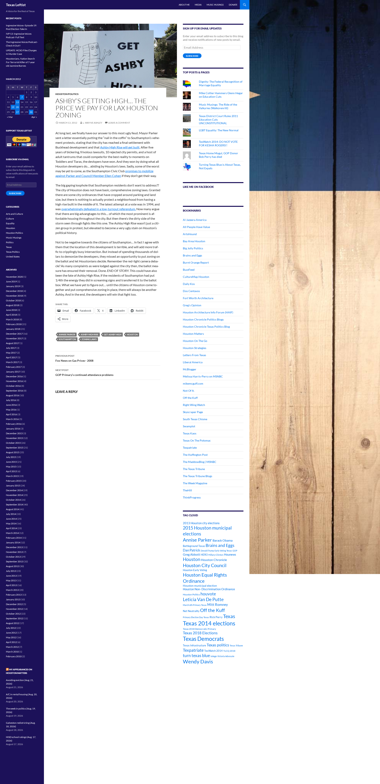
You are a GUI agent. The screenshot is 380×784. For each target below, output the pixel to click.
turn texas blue (196, 655)
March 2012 (12, 646)
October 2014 (13, 499)
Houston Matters (193, 333)
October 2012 (13, 613)
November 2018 (14, 295)
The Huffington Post (195, 454)
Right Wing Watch (194, 405)
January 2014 (13, 542)
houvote (208, 593)
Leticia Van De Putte (203, 599)
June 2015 (11, 461)
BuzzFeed (189, 269)
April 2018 (11, 314)
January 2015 (13, 485)
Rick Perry (216, 617)
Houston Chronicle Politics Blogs (203, 319)
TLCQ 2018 (229, 650)
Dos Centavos (191, 291)
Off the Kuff (190, 397)
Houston (132, 334)
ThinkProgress (192, 497)
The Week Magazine (195, 483)
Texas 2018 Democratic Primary (199, 629)
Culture (10, 218)
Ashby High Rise (89, 334)
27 (17, 112)
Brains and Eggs (192, 255)
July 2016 (11, 400)
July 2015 (11, 457)
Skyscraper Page (193, 412)
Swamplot (189, 426)
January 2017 (13, 371)
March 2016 (12, 419)
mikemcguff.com (193, 383)
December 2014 (14, 490)
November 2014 (14, 495)
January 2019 (13, 286)
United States (13, 256)
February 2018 (14, 324)
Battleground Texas (194, 546)
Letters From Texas (194, 355)
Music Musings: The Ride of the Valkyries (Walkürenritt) (218, 106)
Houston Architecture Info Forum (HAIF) (208, 312)
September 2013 (14, 561)
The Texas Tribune (194, 469)
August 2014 (12, 509)
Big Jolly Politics (193, 248)
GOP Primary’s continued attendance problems (84, 372)
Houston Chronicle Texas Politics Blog (206, 326)
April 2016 (11, 414)
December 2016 (14, 376)
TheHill (187, 490)
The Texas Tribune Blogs (197, 476)
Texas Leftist (16, 5)
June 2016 (11, 404)
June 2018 (11, 309)
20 (17, 107)
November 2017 (14, 338)
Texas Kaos (189, 433)
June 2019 (11, 281)
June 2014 (11, 518)
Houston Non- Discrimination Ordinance (209, 589)
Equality (10, 223)
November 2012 (14, 608)
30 (31, 112)
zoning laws (89, 339)
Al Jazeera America (194, 219)
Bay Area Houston (194, 241)
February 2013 (14, 594)
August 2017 (12, 343)
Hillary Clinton (215, 554)
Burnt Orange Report (196, 262)
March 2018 (12, 319)
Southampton (67, 339)
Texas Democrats (203, 639)
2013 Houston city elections (201, 523)
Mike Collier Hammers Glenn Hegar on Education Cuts (221, 94)
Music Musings (215, 4)
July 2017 (11, 347)
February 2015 (14, 480)
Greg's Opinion (192, 305)
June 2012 (11, 632)
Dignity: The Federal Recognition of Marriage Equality (220, 83)
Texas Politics (13, 251)
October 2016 (13, 385)
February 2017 (14, 366)
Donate (233, 4)
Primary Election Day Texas (196, 617)
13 (17, 102)
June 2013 (11, 575)
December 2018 (14, 290)
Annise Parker (67, 334)
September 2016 (14, 390)
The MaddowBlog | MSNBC (199, 461)
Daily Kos (189, 284)
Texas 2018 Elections (200, 633)
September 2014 (14, 504)
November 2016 (14, 381)
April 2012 (11, 642)
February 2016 (14, 423)
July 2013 (11, 570)
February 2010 (14, 656)
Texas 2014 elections (209, 623)
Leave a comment (119, 122)
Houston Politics (67, 94)
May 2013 (11, 580)
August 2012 (12, 623)
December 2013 (14, 547)
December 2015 (14, 433)
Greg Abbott (191, 554)
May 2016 (11, 409)
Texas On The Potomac (197, 440)
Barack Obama (223, 540)
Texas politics (218, 644)
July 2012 (11, 627)
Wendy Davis (198, 661)
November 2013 (14, 551)
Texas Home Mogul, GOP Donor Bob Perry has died (218, 154)
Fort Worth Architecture (198, 298)
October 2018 (13, 300)
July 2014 (11, 514)
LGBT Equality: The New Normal (218, 130)
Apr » (34, 116)
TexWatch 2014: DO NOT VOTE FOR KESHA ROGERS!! (218, 143)
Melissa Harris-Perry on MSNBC (203, 376)
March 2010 (12, 651)
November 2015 (14, 438)
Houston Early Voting (195, 570)
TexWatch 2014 (213, 650)
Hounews (230, 554)
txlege (214, 656)
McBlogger (189, 369)
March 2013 (12, 589)
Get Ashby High (112, 334)
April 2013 (11, 585)
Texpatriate (190, 447)
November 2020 (14, 276)
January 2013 (13, 599)
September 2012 (14, 618)
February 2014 (14, 537)
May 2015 (11, 466)
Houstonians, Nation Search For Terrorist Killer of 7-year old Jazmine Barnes (20, 62)
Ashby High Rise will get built (120, 147)
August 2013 (12, 566)
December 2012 (14, 604)
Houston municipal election (200, 585)
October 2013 (13, 556)
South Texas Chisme (195, 419)
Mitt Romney (217, 604)
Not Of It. (188, 390)
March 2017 (12, 362)
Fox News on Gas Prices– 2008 (74, 358)
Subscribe (192, 55)
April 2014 (11, 528)
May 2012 (11, 637)
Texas (229, 616)
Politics (9, 242)
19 (12, 107)
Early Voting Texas (223, 550)
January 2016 (13, 428)
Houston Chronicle (214, 560)
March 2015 (12, 476)
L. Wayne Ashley (92, 122)
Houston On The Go (195, 340)
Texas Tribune (236, 645)
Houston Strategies (194, 348)
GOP (235, 550)
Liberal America (192, 362)
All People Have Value (196, 227)
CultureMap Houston (196, 276)
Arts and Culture (14, 213)
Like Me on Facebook (198, 186)
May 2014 (11, 523)
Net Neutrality (191, 611)
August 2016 (12, 395)
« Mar (10, 116)
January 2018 (13, 328)
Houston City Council (204, 565)
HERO (204, 554)
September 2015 (14, 447)
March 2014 (12, 532)
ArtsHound (190, 234)
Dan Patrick (191, 550)
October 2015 (13, 442)
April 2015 (11, 471)
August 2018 (12, 305)
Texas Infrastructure (194, 645)
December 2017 (14, 333)
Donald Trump (207, 550)
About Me (184, 4)
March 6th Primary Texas (195, 605)
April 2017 (11, 357)
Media (198, 4)
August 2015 (12, 452)
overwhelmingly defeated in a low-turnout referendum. (98, 209)
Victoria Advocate (225, 656)
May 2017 (11, 352)
